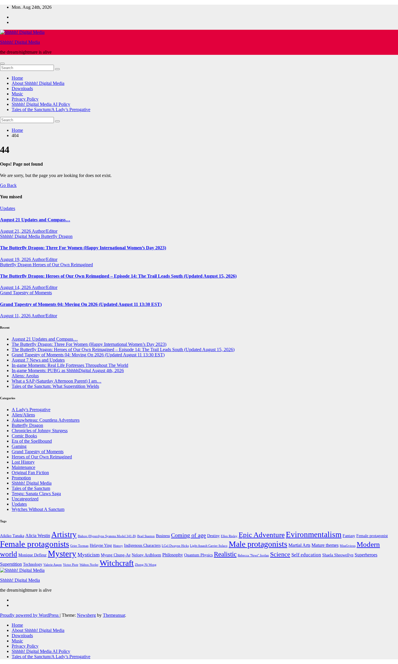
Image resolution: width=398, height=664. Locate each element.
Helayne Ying (101, 545)
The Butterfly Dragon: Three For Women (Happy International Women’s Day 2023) (83, 247)
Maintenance (23, 467)
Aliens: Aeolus (25, 375)
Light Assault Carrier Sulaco (209, 545)
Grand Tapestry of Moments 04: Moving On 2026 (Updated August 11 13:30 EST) (81, 304)
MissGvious (347, 545)
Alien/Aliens (23, 414)
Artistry (64, 534)
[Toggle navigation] (2, 63)
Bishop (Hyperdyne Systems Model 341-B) (107, 536)
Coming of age (188, 535)
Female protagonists (34, 544)
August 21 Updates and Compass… (35, 219)
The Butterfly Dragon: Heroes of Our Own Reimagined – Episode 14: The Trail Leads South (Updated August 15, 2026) (118, 276)
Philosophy (172, 554)
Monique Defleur (32, 555)
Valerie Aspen (52, 564)
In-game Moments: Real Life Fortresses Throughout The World (70, 365)
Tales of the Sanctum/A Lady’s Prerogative (51, 109)
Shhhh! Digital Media (20, 42)
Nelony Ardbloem (146, 555)
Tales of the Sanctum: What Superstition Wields (55, 386)
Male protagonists (258, 544)
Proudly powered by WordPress (30, 615)
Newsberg (86, 615)
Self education (306, 555)
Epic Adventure (262, 535)
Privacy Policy (25, 99)
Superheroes (366, 554)
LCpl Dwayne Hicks (175, 545)
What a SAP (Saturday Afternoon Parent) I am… (56, 381)
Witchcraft (117, 562)
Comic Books (24, 435)
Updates (7, 208)
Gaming (19, 446)
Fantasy (349, 536)
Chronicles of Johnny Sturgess (40, 430)
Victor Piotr (70, 564)
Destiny (213, 536)
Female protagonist (372, 536)
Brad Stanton (146, 536)
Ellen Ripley (229, 536)
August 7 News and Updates (38, 360)
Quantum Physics (198, 555)
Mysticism (89, 555)
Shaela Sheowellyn (337, 555)
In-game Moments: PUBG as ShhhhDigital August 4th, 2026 (68, 370)
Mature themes (325, 545)
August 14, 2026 (16, 287)
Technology (32, 564)
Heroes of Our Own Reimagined (63, 264)
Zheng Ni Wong (145, 564)
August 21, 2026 (16, 231)
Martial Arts (299, 545)
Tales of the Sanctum (31, 488)
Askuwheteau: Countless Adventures (46, 420)
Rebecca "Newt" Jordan (253, 555)
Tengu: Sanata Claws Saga (36, 493)
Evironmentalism (313, 534)
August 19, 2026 (16, 259)
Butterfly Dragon (57, 236)
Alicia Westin (37, 535)
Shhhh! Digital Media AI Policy (41, 104)
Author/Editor (44, 231)
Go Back (8, 185)
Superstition (11, 564)
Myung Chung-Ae (116, 555)
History (118, 545)
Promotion (21, 477)
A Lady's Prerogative (31, 409)
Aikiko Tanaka (12, 536)
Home (17, 78)
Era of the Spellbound (32, 441)
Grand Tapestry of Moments (26, 292)
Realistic (225, 554)
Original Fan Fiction (30, 472)
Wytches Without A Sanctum (38, 509)
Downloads (22, 88)
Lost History (23, 462)
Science (280, 554)
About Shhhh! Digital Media (38, 83)
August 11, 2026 (15, 315)
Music (17, 93)
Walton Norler (89, 564)
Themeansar (114, 615)
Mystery (62, 553)
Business (163, 536)
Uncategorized (25, 498)
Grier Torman (79, 545)
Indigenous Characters (142, 545)
